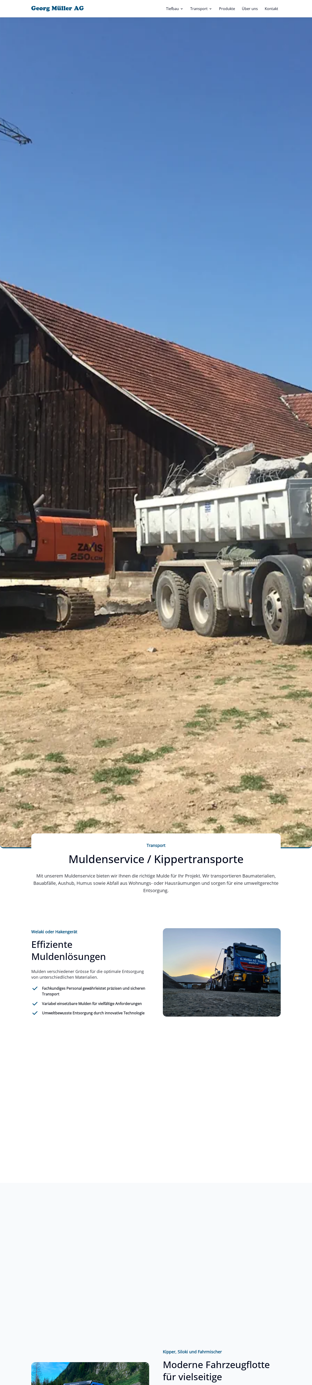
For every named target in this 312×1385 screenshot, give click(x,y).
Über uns (250, 8)
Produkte (227, 8)
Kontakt (271, 8)
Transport (199, 8)
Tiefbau (172, 8)
